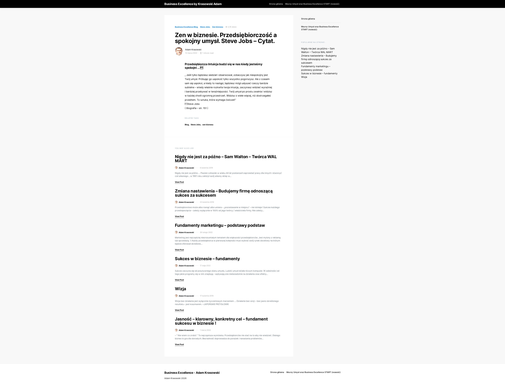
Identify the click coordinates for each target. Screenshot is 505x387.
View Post (179, 182)
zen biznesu (207, 124)
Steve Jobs (205, 27)
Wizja (180, 288)
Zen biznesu (217, 27)
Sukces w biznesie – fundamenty (207, 258)
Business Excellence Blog (186, 27)
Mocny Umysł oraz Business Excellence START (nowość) (312, 4)
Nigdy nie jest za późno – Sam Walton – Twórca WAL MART (226, 158)
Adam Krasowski (193, 49)
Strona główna (276, 4)
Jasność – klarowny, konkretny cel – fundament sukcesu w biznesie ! (221, 321)
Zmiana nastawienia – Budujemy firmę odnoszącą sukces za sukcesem (223, 193)
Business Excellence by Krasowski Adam (193, 4)
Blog (187, 124)
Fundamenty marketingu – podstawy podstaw (220, 225)
